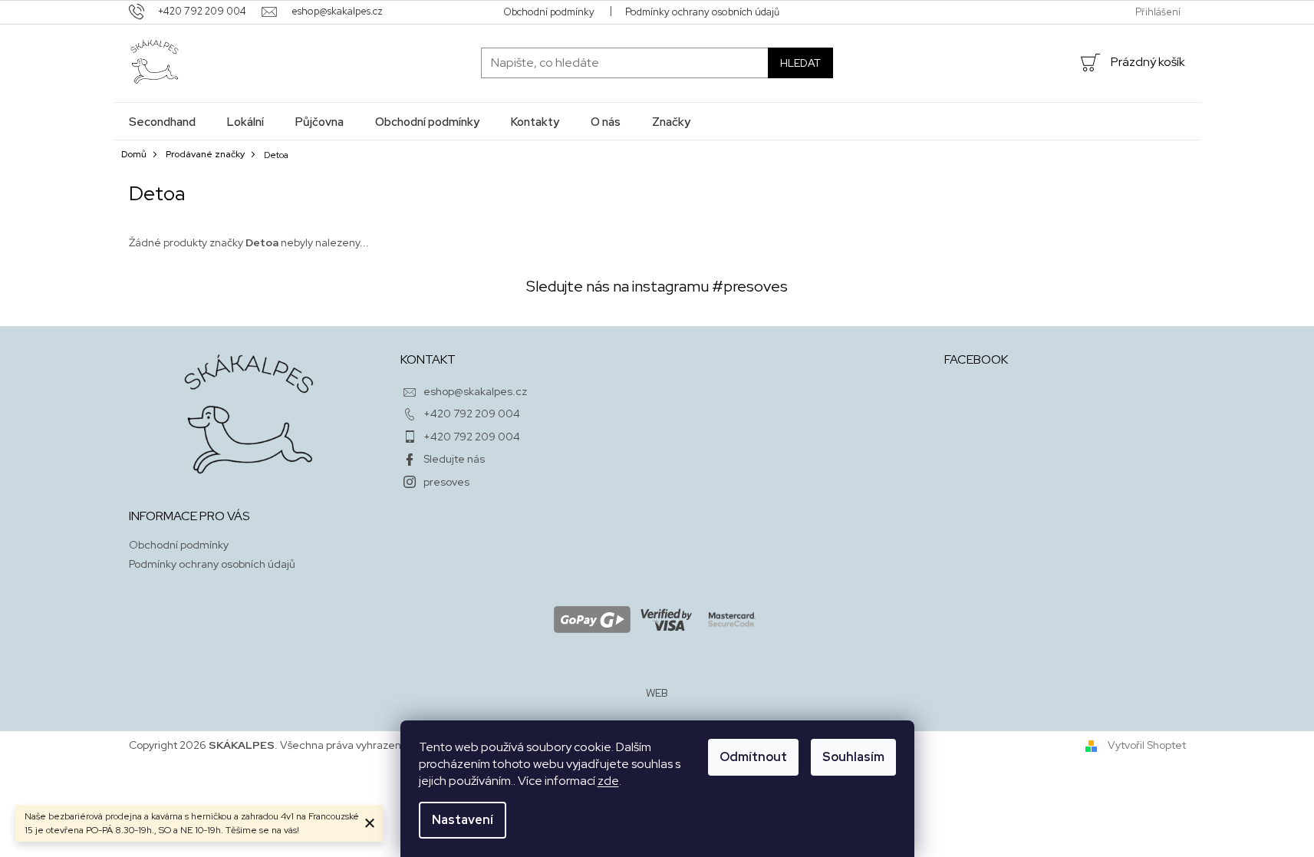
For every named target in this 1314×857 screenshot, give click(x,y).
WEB (657, 693)
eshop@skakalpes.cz (475, 391)
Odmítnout (753, 757)
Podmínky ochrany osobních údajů (702, 11)
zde (608, 781)
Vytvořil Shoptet (1147, 745)
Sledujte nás (454, 459)
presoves (446, 482)
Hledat (800, 63)
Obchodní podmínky (548, 11)
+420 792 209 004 (471, 413)
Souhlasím (853, 757)
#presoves (750, 286)
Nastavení (462, 820)
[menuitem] (162, 121)
